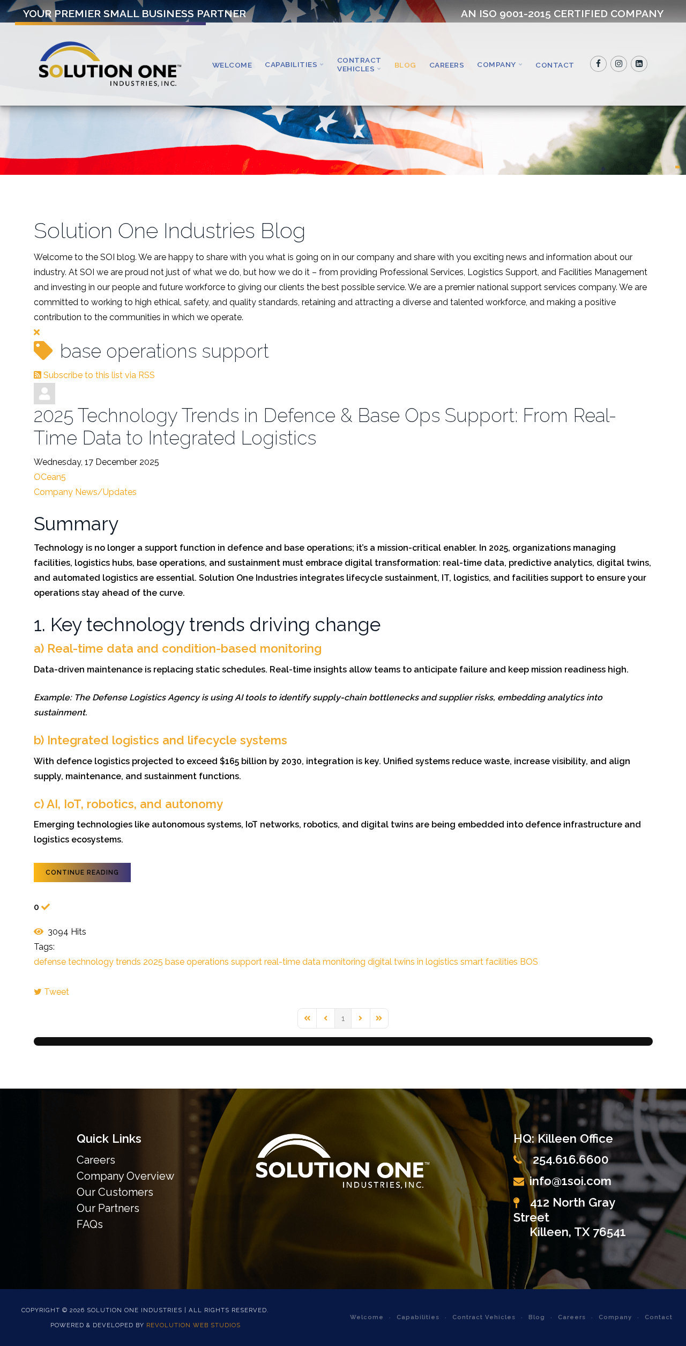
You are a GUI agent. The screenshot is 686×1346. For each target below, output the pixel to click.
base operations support (213, 962)
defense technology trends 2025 (98, 962)
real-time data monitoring (315, 962)
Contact (555, 65)
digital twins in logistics (413, 962)
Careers (447, 65)
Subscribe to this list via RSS (99, 375)
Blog (405, 65)
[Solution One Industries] (110, 64)
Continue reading (82, 872)
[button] (677, 167)
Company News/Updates (85, 492)
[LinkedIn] (639, 63)
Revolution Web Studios (193, 1325)
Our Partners (108, 1208)
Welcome (232, 65)
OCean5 (50, 477)
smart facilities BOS (499, 962)
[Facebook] (598, 63)
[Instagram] (619, 63)
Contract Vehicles (359, 64)
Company (496, 64)
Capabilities (291, 64)
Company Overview (125, 1176)
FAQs (90, 1224)
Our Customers (115, 1192)
